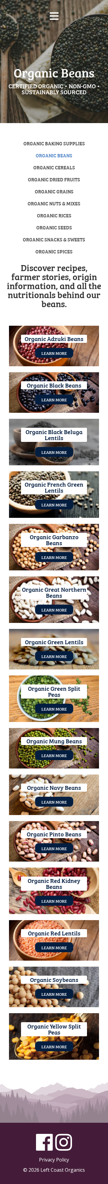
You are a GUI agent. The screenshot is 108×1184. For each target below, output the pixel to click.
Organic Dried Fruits (54, 179)
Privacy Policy (54, 1159)
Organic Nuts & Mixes (54, 203)
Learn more (54, 353)
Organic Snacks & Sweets (54, 239)
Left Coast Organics (54, 44)
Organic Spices (54, 251)
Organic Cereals (54, 167)
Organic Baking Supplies (54, 143)
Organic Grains (54, 191)
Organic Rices (54, 215)
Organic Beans (54, 155)
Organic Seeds (54, 227)
